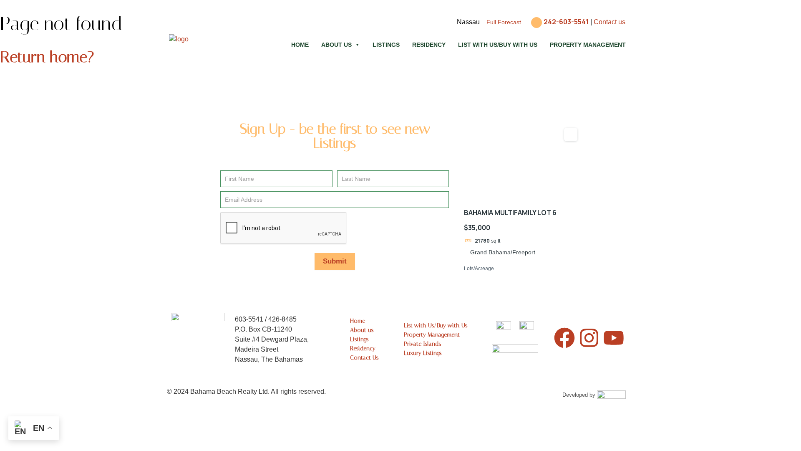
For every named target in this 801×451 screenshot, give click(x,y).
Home (300, 44)
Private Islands (422, 343)
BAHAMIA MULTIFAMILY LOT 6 (510, 212)
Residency (429, 44)
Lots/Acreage (479, 268)
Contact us (609, 21)
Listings (386, 44)
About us (336, 44)
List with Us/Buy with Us (497, 44)
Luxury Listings (422, 353)
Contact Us (364, 357)
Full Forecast (503, 22)
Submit (335, 261)
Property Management (588, 44)
